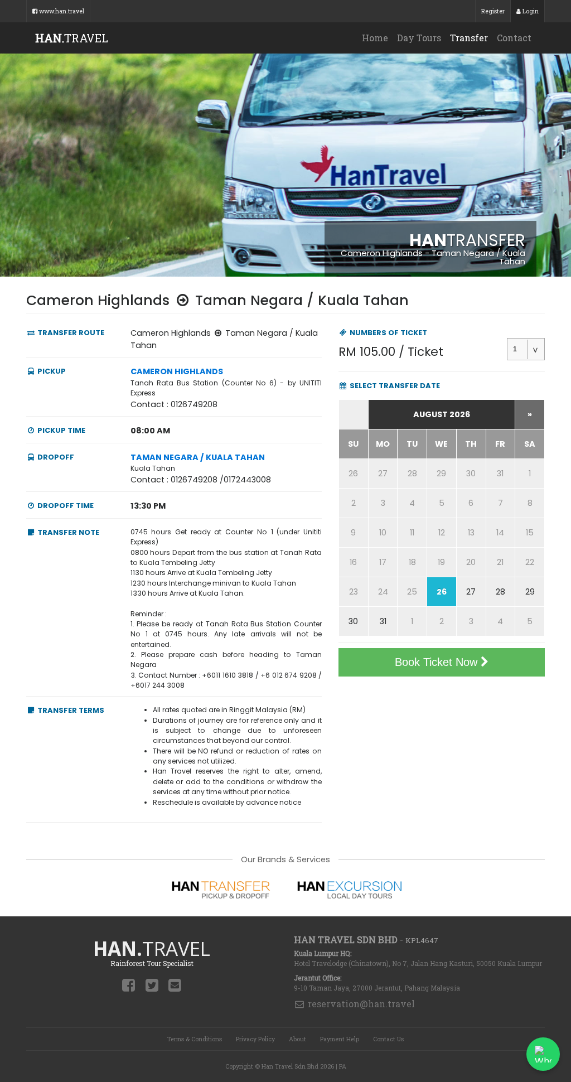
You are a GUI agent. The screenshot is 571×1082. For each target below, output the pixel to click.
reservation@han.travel (360, 1003)
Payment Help (339, 1039)
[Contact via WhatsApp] (543, 1054)
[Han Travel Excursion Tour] (349, 888)
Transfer (469, 38)
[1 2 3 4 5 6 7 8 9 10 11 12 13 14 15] (526, 349)
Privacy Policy (255, 1039)
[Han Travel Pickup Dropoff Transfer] (221, 888)
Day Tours (419, 38)
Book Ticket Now (438, 662)
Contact (514, 38)
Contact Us (388, 1039)
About (297, 1039)
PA (342, 1066)
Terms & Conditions (194, 1039)
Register (493, 11)
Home (375, 38)
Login (530, 11)
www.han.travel (60, 11)
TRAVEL (71, 38)
